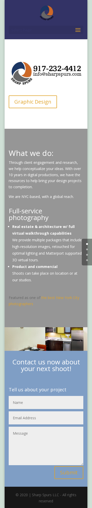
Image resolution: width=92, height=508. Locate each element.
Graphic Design (32, 101)
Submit (69, 472)
